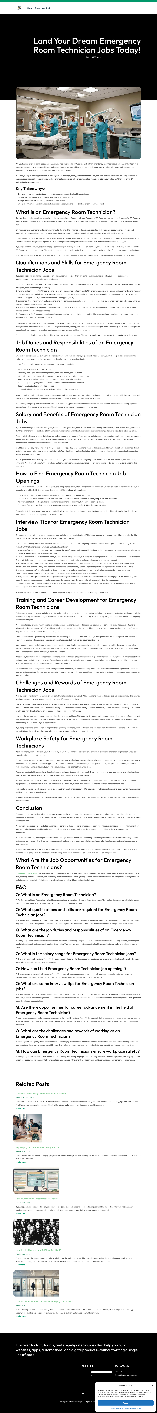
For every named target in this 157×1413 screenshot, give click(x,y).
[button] (152, 1385)
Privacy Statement (130, 1408)
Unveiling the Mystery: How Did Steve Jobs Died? (38, 1250)
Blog (37, 8)
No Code (33, 1097)
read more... (21, 1108)
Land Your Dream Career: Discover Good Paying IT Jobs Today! (45, 1301)
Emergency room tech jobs (26, 873)
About (30, 8)
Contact (46, 8)
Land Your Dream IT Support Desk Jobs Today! (37, 1198)
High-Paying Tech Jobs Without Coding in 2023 (37, 1147)
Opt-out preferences (117, 1408)
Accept (125, 1403)
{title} (139, 1408)
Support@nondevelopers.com (126, 1375)
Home (84, 1371)
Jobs (99, 57)
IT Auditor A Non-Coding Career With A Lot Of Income (41, 1093)
